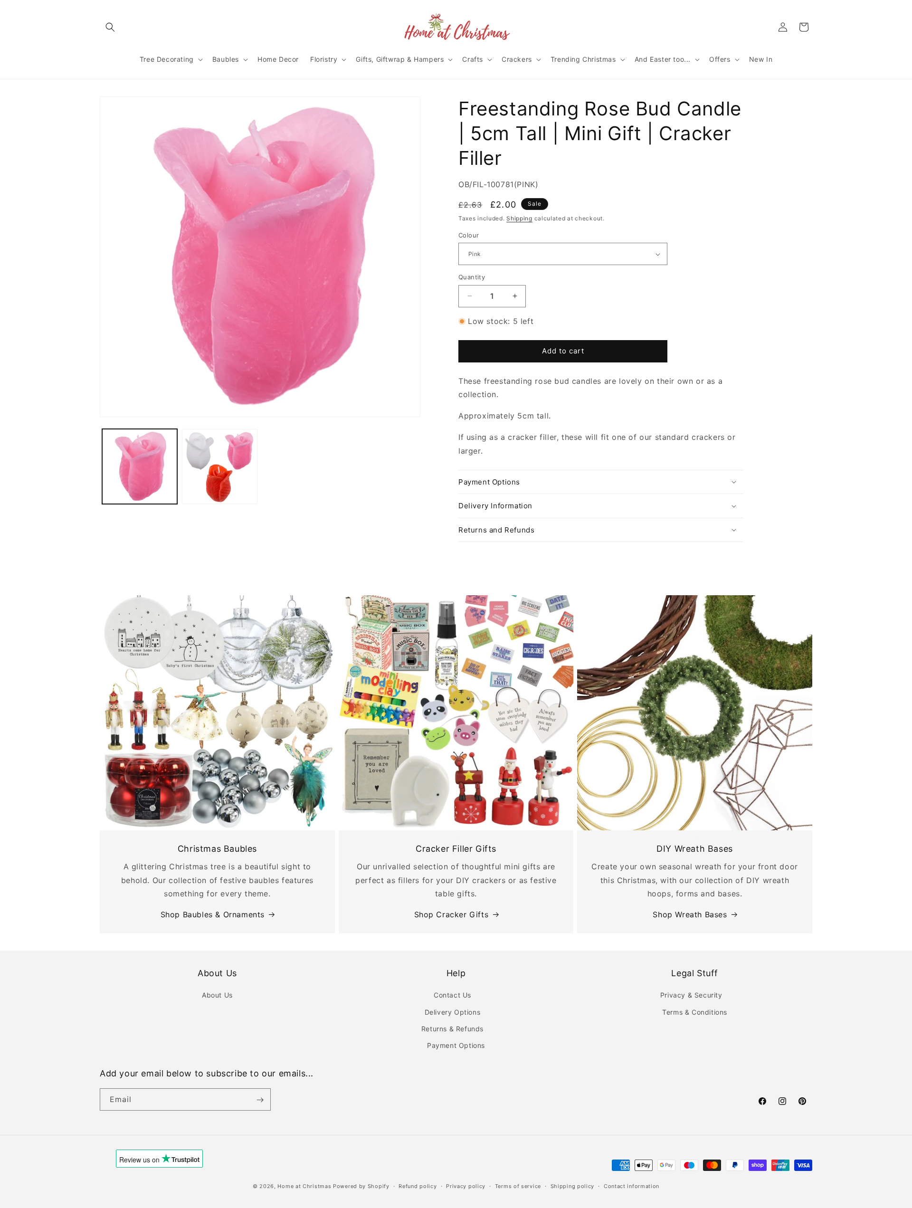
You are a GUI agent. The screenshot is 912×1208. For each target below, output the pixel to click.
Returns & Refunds (452, 1029)
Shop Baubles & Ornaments (213, 914)
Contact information (631, 1185)
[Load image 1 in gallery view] (139, 466)
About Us (217, 995)
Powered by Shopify (361, 1186)
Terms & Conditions (694, 1012)
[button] (110, 27)
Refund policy (418, 1185)
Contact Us (452, 995)
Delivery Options (453, 1012)
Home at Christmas (304, 1186)
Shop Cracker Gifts (451, 914)
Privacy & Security (691, 995)
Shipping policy (573, 1185)
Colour (468, 235)
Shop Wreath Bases (690, 914)
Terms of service (518, 1185)
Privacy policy (465, 1185)
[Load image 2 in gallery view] (219, 466)
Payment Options (456, 1045)
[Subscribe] (259, 1100)
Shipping (519, 218)
